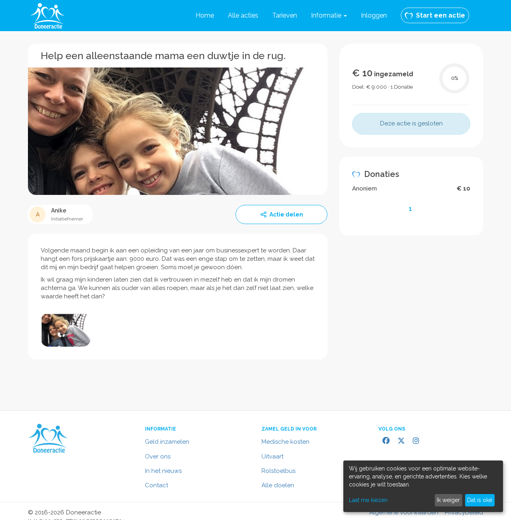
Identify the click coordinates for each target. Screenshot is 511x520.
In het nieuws (163, 470)
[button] (329, 15)
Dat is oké (479, 500)
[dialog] (423, 486)
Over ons (157, 456)
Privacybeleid (464, 512)
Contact (156, 485)
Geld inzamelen (167, 441)
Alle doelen (277, 485)
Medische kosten (285, 441)
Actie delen (286, 214)
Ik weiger (448, 500)
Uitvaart (272, 456)
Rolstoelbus (278, 470)
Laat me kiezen (368, 500)
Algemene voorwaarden (403, 512)
